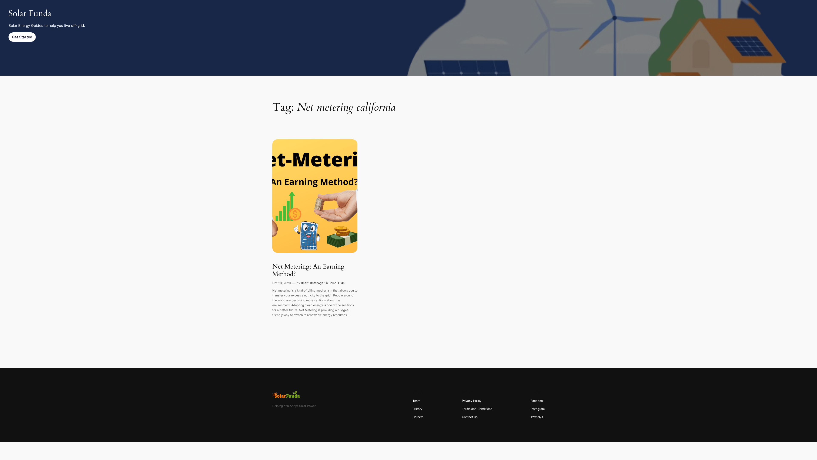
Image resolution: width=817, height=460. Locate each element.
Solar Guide (337, 283)
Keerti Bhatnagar (312, 283)
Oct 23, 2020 (281, 283)
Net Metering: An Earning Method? (308, 270)
